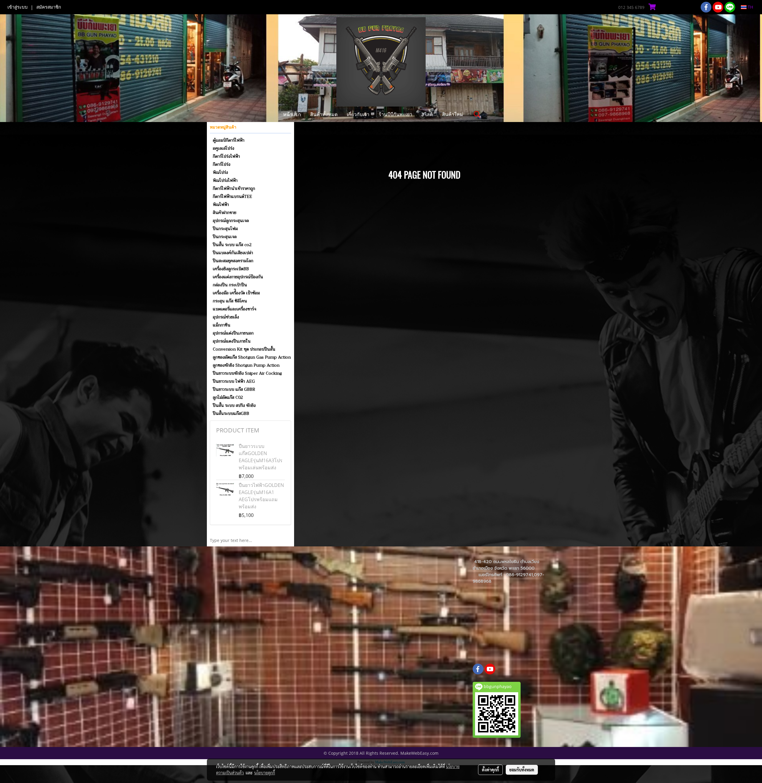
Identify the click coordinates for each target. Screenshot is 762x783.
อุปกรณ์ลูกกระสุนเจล (231, 220)
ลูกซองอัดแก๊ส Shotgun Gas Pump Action (252, 357)
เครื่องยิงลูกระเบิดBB (231, 268)
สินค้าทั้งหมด (324, 114)
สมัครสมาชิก (48, 7)
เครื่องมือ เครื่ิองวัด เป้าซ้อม (236, 292)
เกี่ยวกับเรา (358, 114)
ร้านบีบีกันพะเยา (395, 114)
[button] (477, 114)
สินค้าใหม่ (452, 114)
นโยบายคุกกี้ (264, 772)
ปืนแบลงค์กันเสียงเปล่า (233, 252)
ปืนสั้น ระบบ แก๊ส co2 (232, 244)
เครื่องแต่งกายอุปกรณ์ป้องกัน (238, 276)
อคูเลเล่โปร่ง (223, 148)
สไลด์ (427, 114)
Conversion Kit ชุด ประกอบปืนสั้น (244, 349)
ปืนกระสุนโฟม (225, 228)
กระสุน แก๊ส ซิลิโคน (230, 300)
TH (750, 7)
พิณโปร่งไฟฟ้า (225, 180)
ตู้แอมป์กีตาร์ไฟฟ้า (228, 140)
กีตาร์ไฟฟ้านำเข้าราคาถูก (234, 188)
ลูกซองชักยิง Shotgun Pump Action (246, 365)
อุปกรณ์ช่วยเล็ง (226, 317)
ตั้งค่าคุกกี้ (490, 769)
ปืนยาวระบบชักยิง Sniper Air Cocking (247, 373)
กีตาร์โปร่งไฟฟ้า (226, 156)
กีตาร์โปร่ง (221, 164)
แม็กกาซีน (221, 325)
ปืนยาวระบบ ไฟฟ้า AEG (234, 381)
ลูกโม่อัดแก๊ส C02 (228, 397)
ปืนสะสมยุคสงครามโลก (233, 260)
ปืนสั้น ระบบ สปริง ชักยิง (234, 405)
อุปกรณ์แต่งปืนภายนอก (233, 333)
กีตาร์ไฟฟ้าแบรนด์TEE (232, 196)
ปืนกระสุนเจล (225, 236)
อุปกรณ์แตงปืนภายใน (232, 341)
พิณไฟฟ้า (221, 204)
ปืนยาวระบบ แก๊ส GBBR (234, 389)
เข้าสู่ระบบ (17, 7)
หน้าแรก (292, 114)
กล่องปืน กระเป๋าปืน (230, 284)
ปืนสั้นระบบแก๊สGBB (231, 413)
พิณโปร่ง (220, 172)
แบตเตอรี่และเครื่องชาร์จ (234, 308)
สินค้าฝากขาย (224, 212)
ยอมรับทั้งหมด (521, 769)
